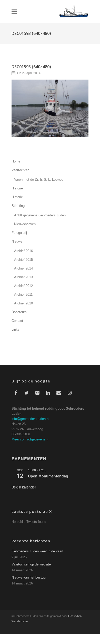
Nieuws (17, 241)
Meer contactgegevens (30, 439)
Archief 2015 (23, 260)
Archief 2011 (23, 294)
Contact (17, 321)
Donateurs (19, 312)
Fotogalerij (19, 233)
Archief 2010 (23, 303)
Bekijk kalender (24, 486)
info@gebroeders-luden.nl (30, 419)
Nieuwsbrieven (25, 224)
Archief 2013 (23, 277)
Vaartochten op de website (31, 564)
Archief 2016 (23, 251)
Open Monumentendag (48, 475)
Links (15, 329)
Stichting (18, 206)
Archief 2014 (23, 268)
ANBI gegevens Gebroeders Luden (40, 215)
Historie (17, 188)
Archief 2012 (23, 286)
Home (16, 161)
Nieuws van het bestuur (29, 577)
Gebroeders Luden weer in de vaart (37, 551)
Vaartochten (20, 170)
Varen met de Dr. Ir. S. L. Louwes (38, 179)
